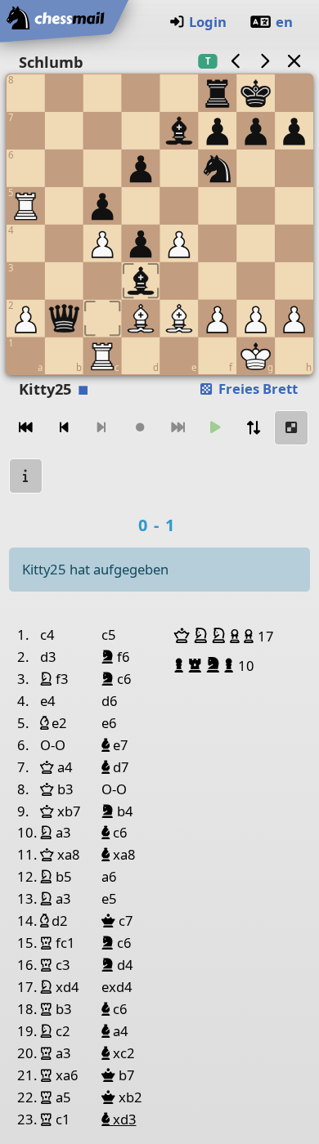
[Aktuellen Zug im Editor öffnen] (291, 427)
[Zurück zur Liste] (293, 60)
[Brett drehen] (253, 427)
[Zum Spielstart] (26, 427)
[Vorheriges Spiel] (235, 60)
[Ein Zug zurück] (64, 427)
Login (208, 21)
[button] (184, 635)
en (284, 21)
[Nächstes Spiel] (265, 60)
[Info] (26, 476)
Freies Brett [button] (256, 388)
